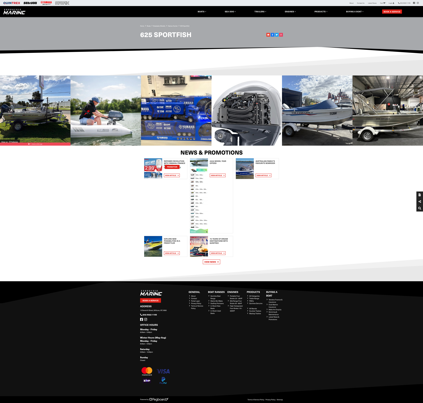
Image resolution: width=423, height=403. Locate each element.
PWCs (251, 301)
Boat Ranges (216, 292)
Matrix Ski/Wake (217, 301)
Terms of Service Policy (256, 399)
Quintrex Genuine (255, 303)
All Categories (254, 296)
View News (210, 261)
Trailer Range (254, 298)
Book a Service (392, 11)
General (194, 292)
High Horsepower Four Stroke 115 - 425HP (236, 308)
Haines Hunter (173, 26)
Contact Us (361, 3)
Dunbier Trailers (255, 311)
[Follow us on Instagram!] (146, 320)
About (351, 3)
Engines (232, 292)
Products (320, 11)
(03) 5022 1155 (150, 314)
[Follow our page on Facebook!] (414, 3)
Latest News (372, 3)
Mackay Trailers (255, 313)
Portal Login (195, 301)
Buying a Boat (271, 293)
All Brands (253, 308)
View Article (170, 175)
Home (142, 26)
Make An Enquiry (275, 309)
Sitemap (280, 399)
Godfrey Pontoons (217, 303)
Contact (194, 298)
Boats (201, 11)
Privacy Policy (196, 303)
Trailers (259, 11)
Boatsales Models (159, 26)
